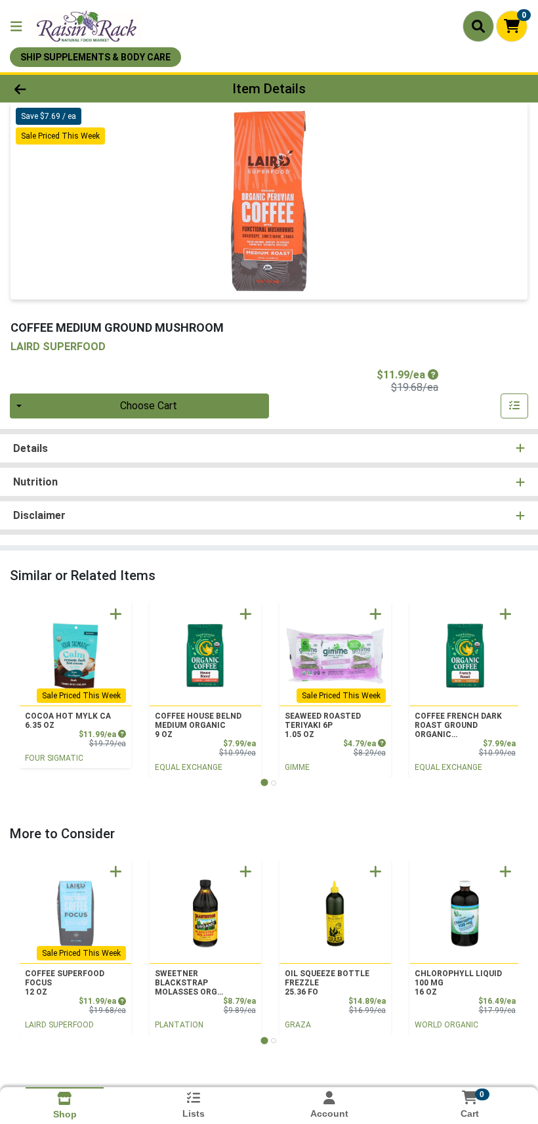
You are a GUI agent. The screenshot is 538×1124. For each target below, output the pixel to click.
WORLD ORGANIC (446, 1024)
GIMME (297, 767)
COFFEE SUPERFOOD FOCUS (64, 983)
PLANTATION (179, 1024)
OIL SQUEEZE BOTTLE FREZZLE (327, 983)
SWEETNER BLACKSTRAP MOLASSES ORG (186, 983)
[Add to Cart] (116, 613)
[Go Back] (75, 88)
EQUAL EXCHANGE (188, 767)
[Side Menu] (16, 26)
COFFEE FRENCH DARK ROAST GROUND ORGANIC (458, 725)
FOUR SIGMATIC (54, 758)
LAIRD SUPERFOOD (59, 1024)
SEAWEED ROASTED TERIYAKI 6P (323, 725)
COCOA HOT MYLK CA (68, 720)
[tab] (264, 782)
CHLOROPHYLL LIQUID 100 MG (458, 983)
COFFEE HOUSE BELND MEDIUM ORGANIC (198, 725)
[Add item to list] (514, 405)
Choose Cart (148, 405)
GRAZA (298, 1024)
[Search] (478, 26)
